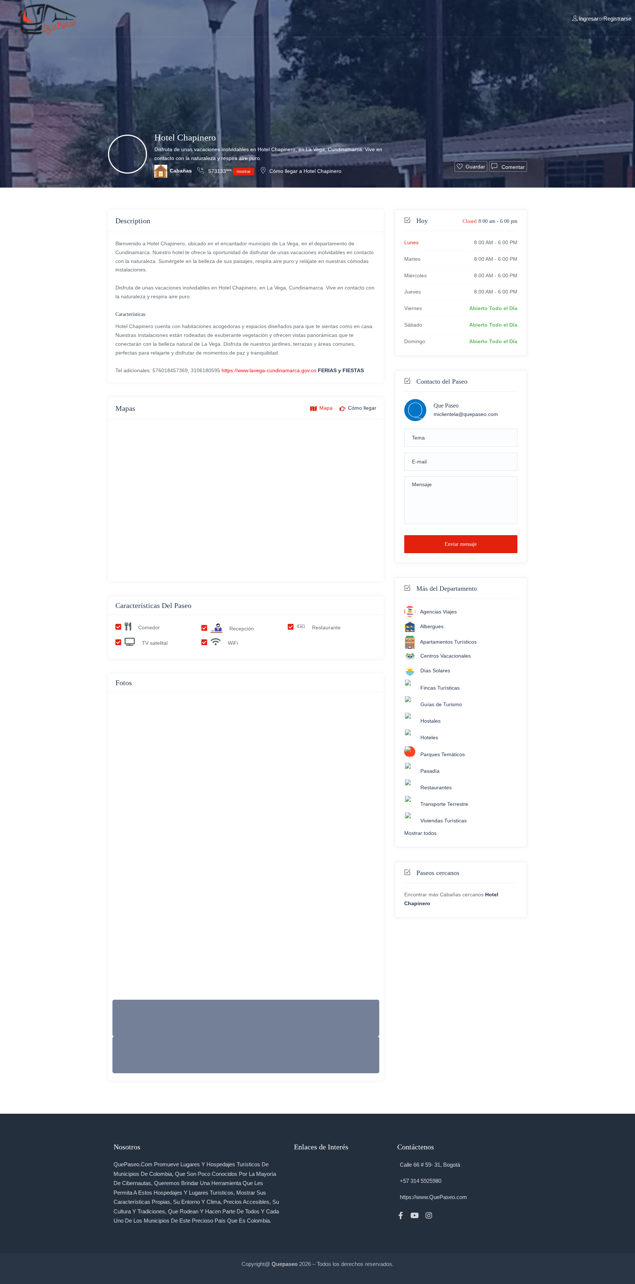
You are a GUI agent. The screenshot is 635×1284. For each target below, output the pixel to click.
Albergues (432, 626)
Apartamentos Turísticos (448, 642)
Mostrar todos (420, 833)
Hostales (430, 721)
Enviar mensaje (461, 544)
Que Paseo (446, 405)
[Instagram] (429, 1215)
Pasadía (430, 771)
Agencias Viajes (438, 612)
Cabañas (181, 171)
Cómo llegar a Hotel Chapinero (305, 171)
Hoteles (429, 738)
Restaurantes (436, 787)
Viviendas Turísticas (443, 821)
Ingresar (589, 18)
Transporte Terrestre (444, 804)
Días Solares (435, 670)
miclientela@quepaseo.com (466, 414)
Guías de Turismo (441, 705)
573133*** (229, 171)
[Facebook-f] (401, 1215)
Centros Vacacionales (445, 656)
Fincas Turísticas (440, 688)
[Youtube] (415, 1215)
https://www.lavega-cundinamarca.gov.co (269, 370)
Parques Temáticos (442, 754)
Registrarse (617, 18)
